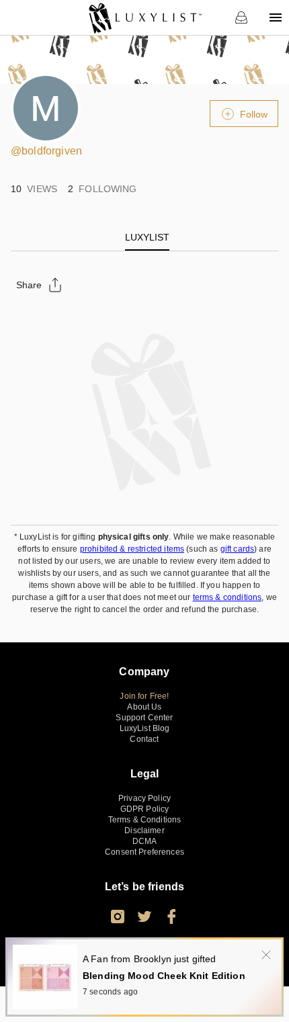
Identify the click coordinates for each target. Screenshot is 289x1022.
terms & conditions (227, 597)
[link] (144, 17)
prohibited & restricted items (132, 549)
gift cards (237, 549)
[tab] (147, 237)
